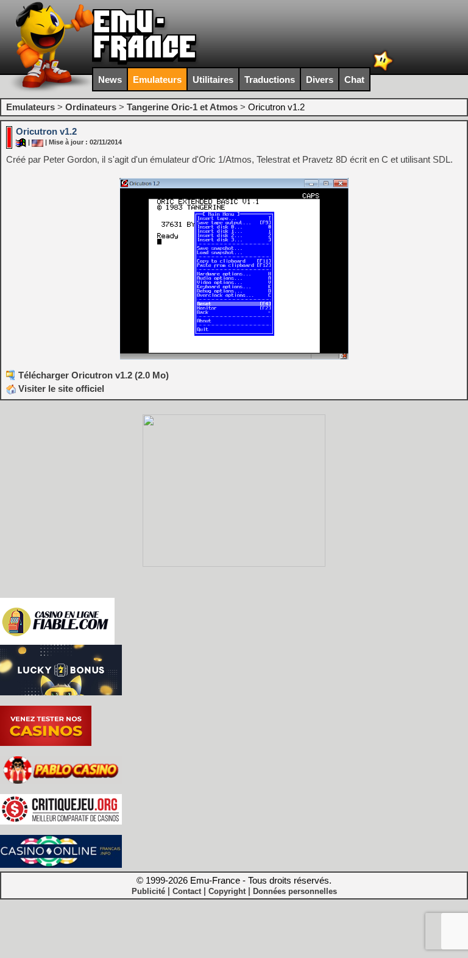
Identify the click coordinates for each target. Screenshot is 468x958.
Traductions (269, 79)
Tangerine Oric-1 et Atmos (182, 107)
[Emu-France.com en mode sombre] (383, 70)
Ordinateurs (90, 107)
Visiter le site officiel (60, 388)
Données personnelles (295, 891)
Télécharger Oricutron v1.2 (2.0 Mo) (93, 375)
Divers (319, 79)
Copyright (227, 891)
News (110, 79)
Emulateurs (157, 79)
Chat (354, 79)
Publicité (148, 891)
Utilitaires (213, 79)
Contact (186, 891)
